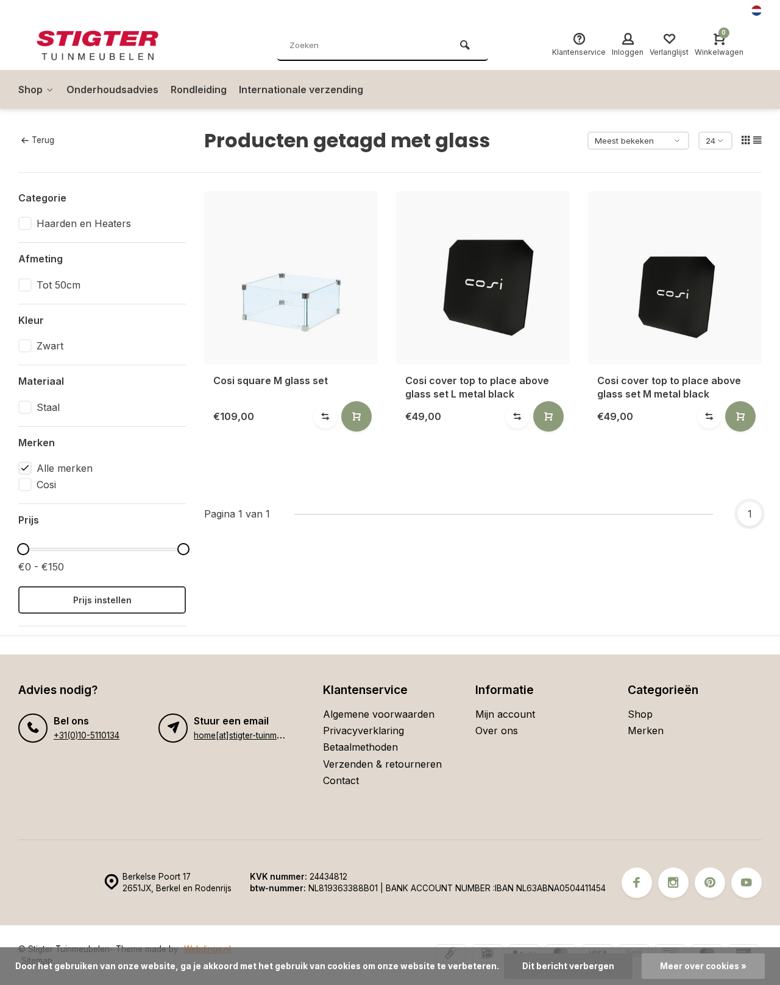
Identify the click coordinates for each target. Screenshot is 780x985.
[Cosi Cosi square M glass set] (291, 278)
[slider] (23, 549)
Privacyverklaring (363, 730)
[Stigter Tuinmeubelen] (110, 45)
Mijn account (505, 714)
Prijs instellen (102, 600)
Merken (646, 730)
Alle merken (65, 468)
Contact (341, 780)
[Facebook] (637, 883)
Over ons (496, 730)
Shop (30, 89)
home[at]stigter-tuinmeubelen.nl (255, 735)
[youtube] (746, 883)
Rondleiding (199, 89)
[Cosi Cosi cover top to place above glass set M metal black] (675, 278)
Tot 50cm (58, 285)
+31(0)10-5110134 (86, 735)
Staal (48, 407)
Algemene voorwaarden (378, 714)
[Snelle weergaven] (356, 416)
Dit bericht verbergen (568, 966)
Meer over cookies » (703, 966)
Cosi (46, 484)
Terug (43, 140)
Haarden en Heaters (84, 223)
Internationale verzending (301, 89)
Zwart (50, 346)
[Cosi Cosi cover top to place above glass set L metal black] (483, 278)
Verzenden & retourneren (382, 764)
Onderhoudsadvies (112, 89)
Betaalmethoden (360, 747)
